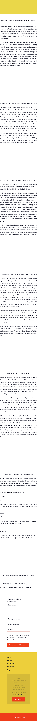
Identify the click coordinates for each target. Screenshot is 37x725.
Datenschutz (20, 694)
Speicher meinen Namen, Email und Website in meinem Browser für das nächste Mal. (18, 637)
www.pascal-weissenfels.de (22, 587)
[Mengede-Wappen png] (11, 3)
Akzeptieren (18, 699)
